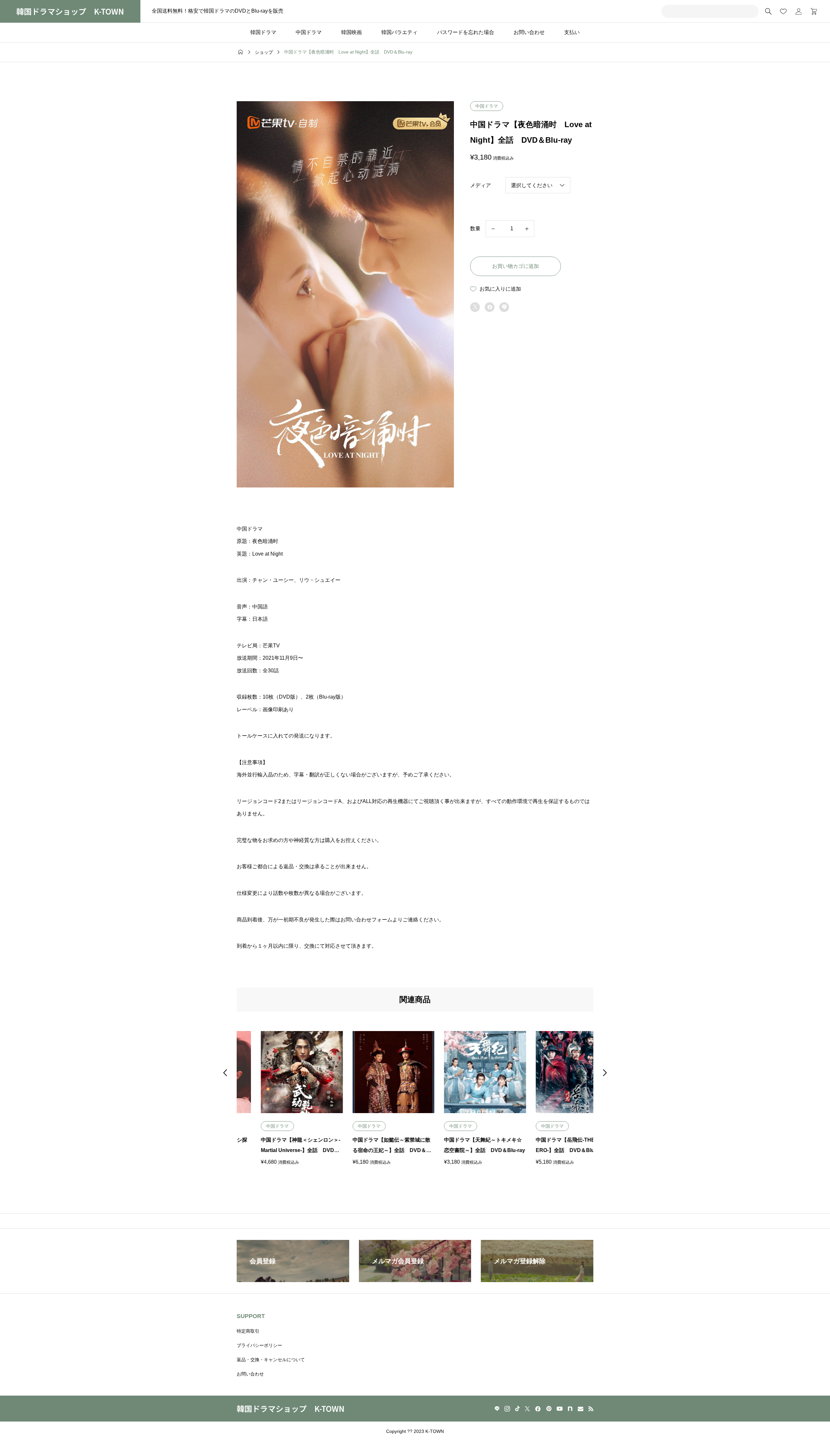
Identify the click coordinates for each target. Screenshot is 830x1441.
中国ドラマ (309, 32)
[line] (497, 1408)
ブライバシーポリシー (259, 1345)
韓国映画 (351, 32)
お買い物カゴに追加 (515, 266)
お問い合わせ (529, 32)
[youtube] (560, 1408)
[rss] (590, 1408)
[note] (570, 1408)
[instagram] (507, 1408)
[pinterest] (549, 1408)
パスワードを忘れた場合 (465, 32)
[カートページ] (811, 11)
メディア (480, 185)
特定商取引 (248, 1331)
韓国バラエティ (399, 32)
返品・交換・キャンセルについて (271, 1359)
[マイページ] (798, 11)
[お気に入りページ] (783, 11)
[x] (527, 1408)
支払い (572, 32)
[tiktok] (517, 1408)
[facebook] (538, 1409)
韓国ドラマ (263, 32)
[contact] (580, 1408)
